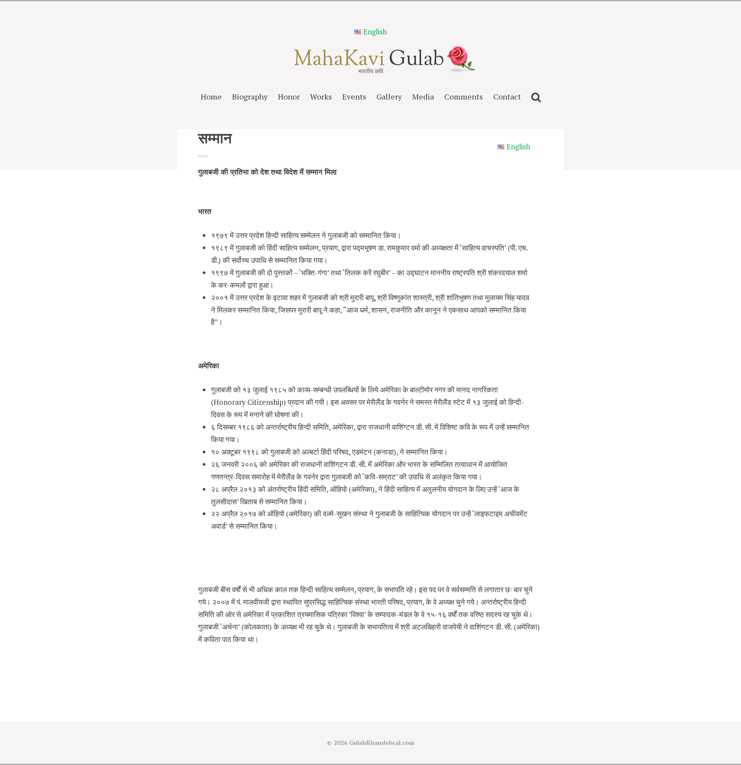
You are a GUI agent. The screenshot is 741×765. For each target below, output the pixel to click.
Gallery (389, 96)
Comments (463, 96)
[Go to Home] (370, 63)
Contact (507, 96)
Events (354, 96)
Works (321, 96)
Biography (250, 96)
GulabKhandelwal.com (381, 742)
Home (211, 96)
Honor (289, 96)
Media (423, 96)
